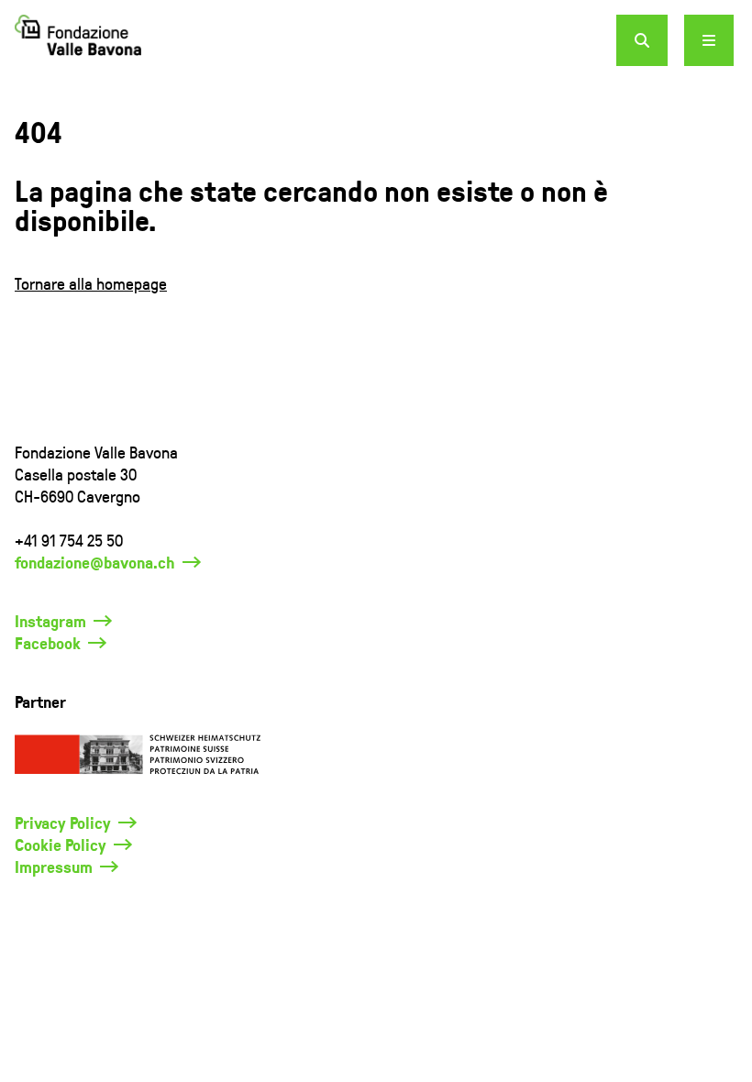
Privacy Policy (63, 823)
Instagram (50, 621)
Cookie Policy (60, 845)
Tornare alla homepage (91, 282)
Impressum (54, 867)
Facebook (48, 643)
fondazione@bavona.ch (95, 562)
